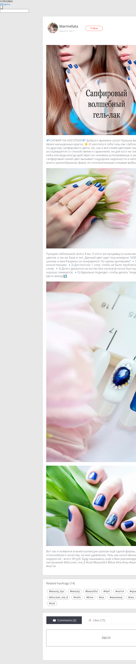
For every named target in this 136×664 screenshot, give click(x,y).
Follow (94, 28)
